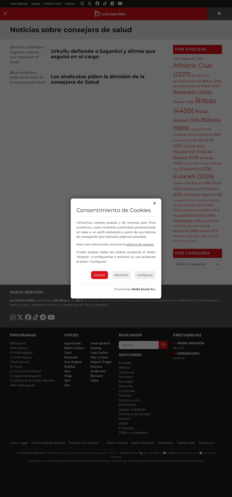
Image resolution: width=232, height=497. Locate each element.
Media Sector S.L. (144, 289)
